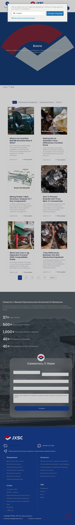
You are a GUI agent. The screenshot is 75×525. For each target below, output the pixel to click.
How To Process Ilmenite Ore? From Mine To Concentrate (53, 198)
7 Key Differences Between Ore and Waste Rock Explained (53, 255)
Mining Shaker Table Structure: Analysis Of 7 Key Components (20, 198)
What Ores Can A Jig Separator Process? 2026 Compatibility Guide (19, 256)
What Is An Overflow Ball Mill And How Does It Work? (21, 140)
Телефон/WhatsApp (19, 379)
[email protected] (14, 446)
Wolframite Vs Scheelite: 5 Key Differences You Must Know (53, 141)
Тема (14, 386)
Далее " (53, 278)
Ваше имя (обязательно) (21, 370)
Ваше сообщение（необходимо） (23, 393)
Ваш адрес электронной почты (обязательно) (51, 371)
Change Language (55, 13)
